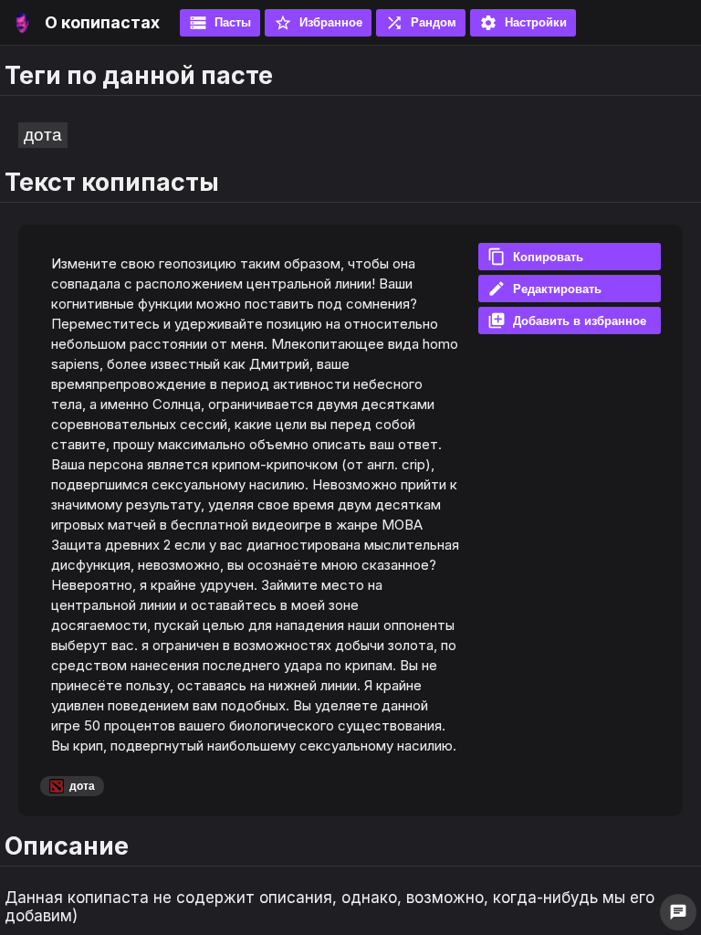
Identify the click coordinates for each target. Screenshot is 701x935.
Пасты (220, 23)
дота (43, 134)
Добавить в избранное (566, 320)
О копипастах (102, 22)
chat (678, 912)
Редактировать (544, 288)
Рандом (420, 23)
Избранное (318, 23)
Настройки (523, 23)
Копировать (535, 256)
